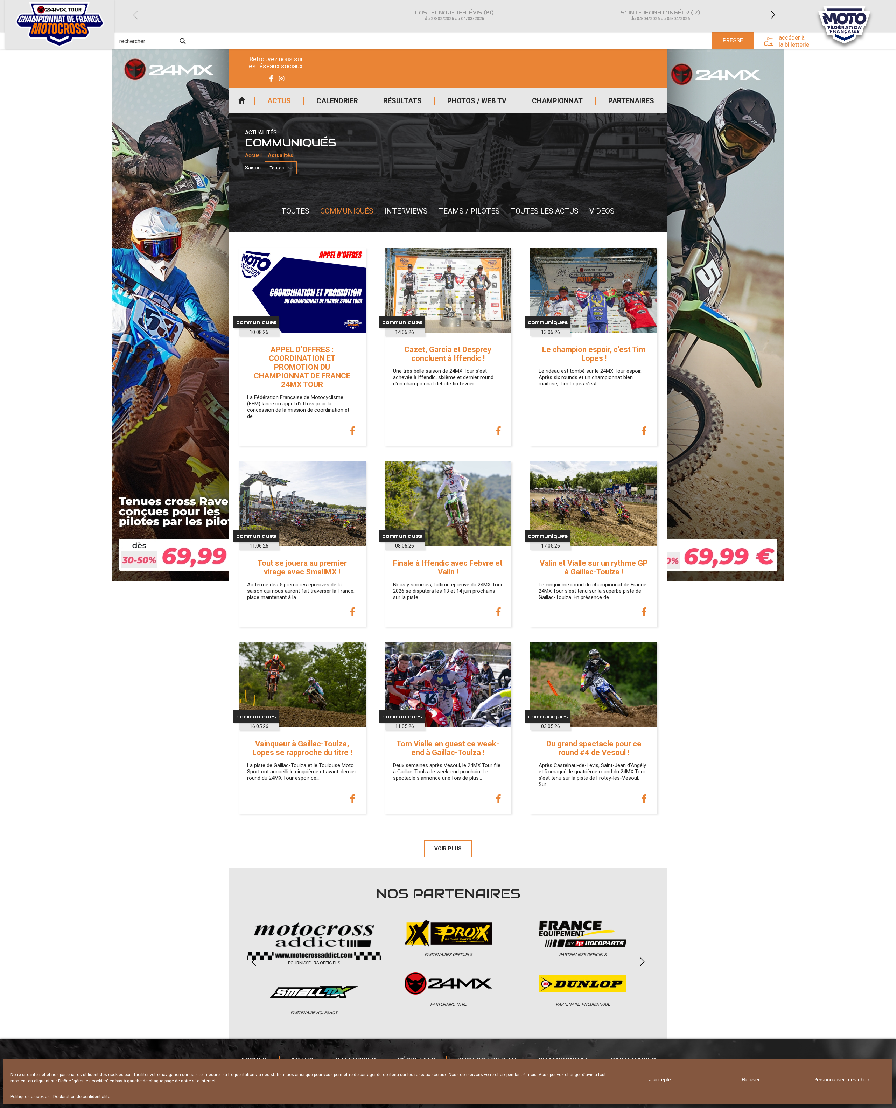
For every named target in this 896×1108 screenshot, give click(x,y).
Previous (135, 15)
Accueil (241, 101)
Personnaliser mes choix (841, 1079)
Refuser (751, 1079)
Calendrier (337, 101)
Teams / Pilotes (469, 211)
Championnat (557, 101)
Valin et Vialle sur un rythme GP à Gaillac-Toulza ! (594, 567)
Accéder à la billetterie (794, 41)
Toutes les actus (545, 211)
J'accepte (660, 1079)
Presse (733, 40)
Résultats (402, 101)
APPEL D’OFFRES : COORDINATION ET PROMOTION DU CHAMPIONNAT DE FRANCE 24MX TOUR (302, 367)
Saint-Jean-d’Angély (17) (660, 15)
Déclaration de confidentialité (81, 1096)
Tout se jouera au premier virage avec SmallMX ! (302, 567)
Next (772, 15)
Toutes (295, 211)
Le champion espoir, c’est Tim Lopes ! (593, 354)
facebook (352, 431)
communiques (256, 322)
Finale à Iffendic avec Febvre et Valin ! (448, 567)
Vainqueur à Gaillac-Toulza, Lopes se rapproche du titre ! (302, 748)
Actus (279, 101)
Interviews (406, 211)
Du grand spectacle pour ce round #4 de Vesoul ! (594, 748)
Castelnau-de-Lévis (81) (454, 15)
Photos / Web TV (476, 101)
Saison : (254, 168)
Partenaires (631, 101)
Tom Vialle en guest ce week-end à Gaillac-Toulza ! (448, 748)
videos (602, 211)
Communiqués (346, 211)
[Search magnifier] (183, 41)
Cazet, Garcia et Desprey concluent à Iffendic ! (447, 354)
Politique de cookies (30, 1096)
